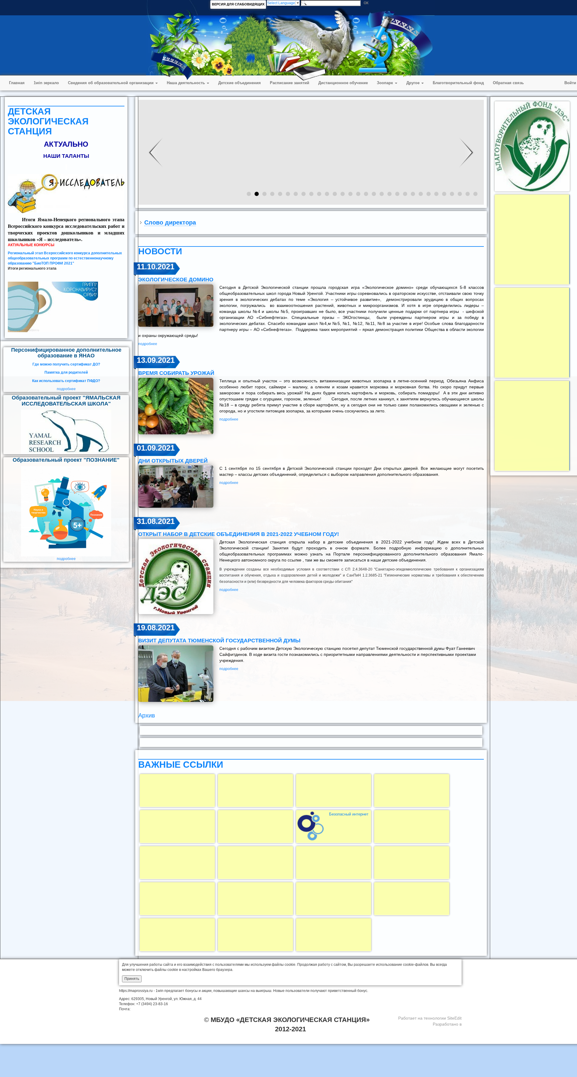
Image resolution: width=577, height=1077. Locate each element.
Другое (413, 83)
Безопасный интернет (348, 814)
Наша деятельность (186, 83)
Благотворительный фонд (458, 83)
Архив (146, 715)
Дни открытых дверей (173, 461)
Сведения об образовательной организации (111, 83)
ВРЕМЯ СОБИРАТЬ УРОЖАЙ (176, 373)
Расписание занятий (289, 83)
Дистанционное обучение (343, 83)
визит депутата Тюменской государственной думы (219, 641)
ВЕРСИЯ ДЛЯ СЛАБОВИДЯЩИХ (238, 4)
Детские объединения (239, 83)
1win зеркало (46, 83)
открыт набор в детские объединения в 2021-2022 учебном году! (238, 534)
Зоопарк (385, 83)
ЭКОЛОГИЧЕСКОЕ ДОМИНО (175, 280)
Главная (17, 83)
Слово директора (170, 222)
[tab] (311, 222)
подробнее (66, 389)
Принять (131, 979)
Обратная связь (508, 83)
